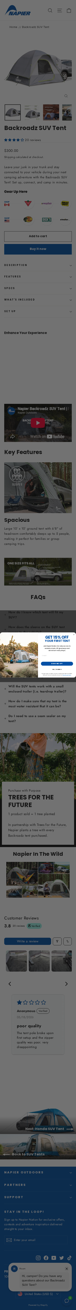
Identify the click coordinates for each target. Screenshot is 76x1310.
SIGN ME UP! (57, 663)
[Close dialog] (74, 634)
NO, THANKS (57, 669)
